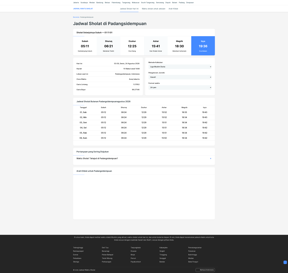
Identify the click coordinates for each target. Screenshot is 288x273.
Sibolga (76, 262)
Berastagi (105, 251)
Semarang (160, 2)
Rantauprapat (78, 251)
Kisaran (133, 251)
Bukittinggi (192, 255)
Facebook (136, 224)
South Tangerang (147, 2)
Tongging (163, 255)
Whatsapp (152, 224)
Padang (182, 2)
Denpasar (190, 2)
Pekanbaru (77, 258)
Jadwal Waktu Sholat (83, 9)
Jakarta (76, 2)
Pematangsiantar (194, 248)
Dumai (75, 255)
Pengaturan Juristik (156, 73)
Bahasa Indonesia (207, 270)
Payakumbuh (136, 262)
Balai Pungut (193, 262)
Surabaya (84, 2)
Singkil (162, 251)
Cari (214, 9)
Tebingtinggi (78, 248)
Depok (168, 2)
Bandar (162, 262)
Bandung (99, 2)
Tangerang (126, 2)
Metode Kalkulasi (155, 62)
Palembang (116, 2)
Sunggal (163, 258)
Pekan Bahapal (107, 255)
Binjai (133, 255)
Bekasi (107, 2)
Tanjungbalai (136, 248)
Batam (174, 2)
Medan (92, 2)
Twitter (141, 224)
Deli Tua (105, 248)
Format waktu (154, 83)
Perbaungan (106, 262)
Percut (133, 258)
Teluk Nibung (107, 258)
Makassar (135, 2)
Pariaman (191, 251)
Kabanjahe (164, 248)
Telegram (146, 224)
